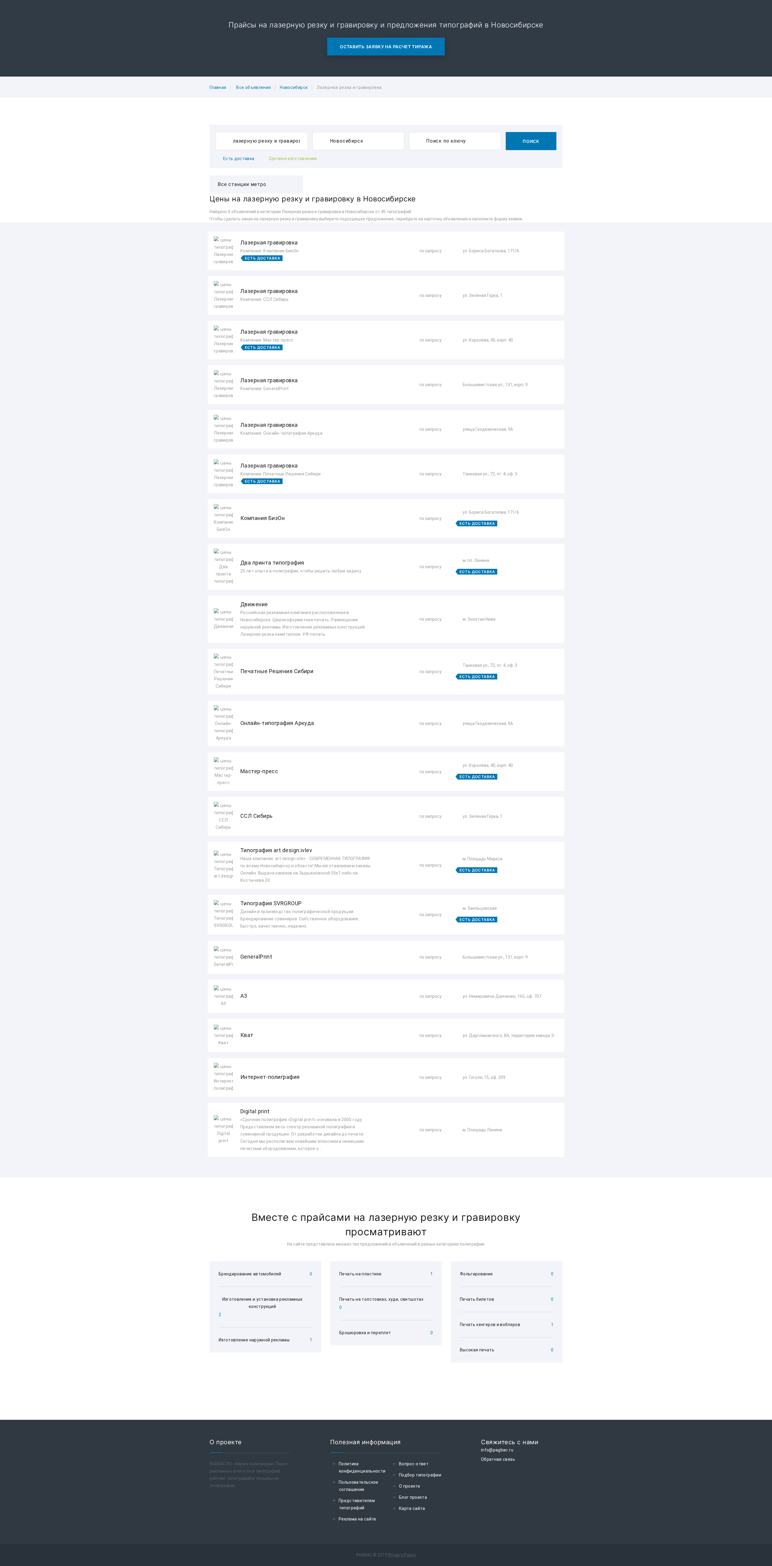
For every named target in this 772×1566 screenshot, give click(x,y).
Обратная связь (498, 1459)
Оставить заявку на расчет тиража (386, 46)
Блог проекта (413, 1497)
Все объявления (253, 87)
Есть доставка (239, 158)
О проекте (409, 1486)
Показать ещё (386, 1173)
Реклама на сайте (357, 1519)
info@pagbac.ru (497, 1450)
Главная (218, 87)
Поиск (531, 141)
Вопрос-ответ (414, 1463)
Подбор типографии (420, 1475)
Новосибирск (294, 87)
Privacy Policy (402, 1554)
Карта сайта (412, 1508)
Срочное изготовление (293, 158)
